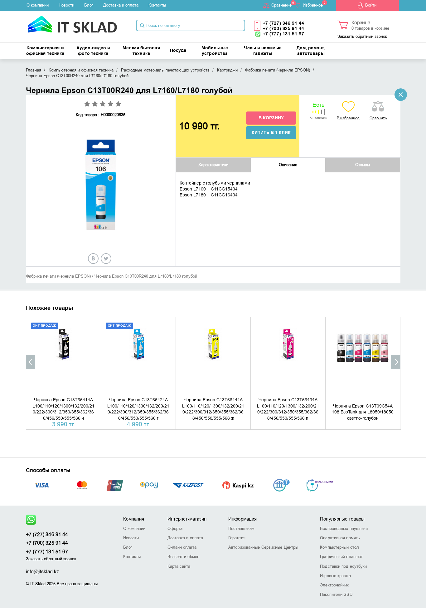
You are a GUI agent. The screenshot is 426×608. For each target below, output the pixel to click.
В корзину (271, 118)
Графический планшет (341, 556)
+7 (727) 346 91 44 (283, 23)
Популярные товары (342, 519)
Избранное (313, 5)
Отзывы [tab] (362, 164)
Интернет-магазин (187, 519)
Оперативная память (340, 538)
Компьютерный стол (339, 547)
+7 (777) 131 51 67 (283, 34)
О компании (38, 5)
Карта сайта (179, 566)
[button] (30, 362)
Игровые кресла (335, 575)
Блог (88, 5)
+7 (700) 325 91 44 (283, 28)
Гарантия (236, 538)
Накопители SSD (336, 594)
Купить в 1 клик (271, 133)
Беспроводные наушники (344, 528)
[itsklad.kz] (72, 22)
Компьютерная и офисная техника (45, 51)
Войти (370, 5)
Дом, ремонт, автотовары (311, 51)
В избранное (348, 118)
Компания (133, 519)
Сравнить (378, 118)
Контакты (157, 5)
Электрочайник (334, 585)
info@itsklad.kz (42, 571)
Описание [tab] (288, 164)
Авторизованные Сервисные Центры (263, 547)
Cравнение (281, 5)
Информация (242, 519)
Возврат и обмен (183, 556)
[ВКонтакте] (93, 258)
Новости (66, 5)
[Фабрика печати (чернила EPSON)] (401, 94)
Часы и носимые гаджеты (262, 51)
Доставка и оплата (120, 5)
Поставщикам (241, 528)
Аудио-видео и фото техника (93, 51)
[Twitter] (106, 258)
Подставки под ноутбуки (343, 566)
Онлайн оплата (181, 547)
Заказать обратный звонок (362, 36)
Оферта (175, 528)
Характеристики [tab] (213, 164)
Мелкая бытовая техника (141, 51)
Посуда (178, 50)
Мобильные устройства (214, 51)
